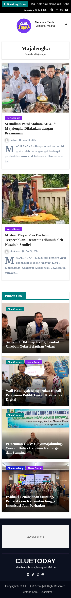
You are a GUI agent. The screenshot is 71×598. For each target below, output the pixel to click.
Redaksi (14, 140)
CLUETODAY (35, 561)
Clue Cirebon (14, 309)
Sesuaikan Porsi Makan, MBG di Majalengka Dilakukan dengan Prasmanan (30, 128)
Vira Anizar (15, 251)
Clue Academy (15, 468)
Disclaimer (47, 592)
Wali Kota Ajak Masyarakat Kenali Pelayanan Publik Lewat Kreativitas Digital (34, 395)
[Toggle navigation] (6, 24)
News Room (13, 118)
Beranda (29, 54)
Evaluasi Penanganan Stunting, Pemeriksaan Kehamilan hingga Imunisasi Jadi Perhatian (30, 501)
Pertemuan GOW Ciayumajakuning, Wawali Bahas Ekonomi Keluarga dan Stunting (34, 448)
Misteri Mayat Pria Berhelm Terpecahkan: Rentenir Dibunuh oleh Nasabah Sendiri (34, 240)
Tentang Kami (30, 592)
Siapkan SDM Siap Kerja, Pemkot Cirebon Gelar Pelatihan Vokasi (32, 344)
